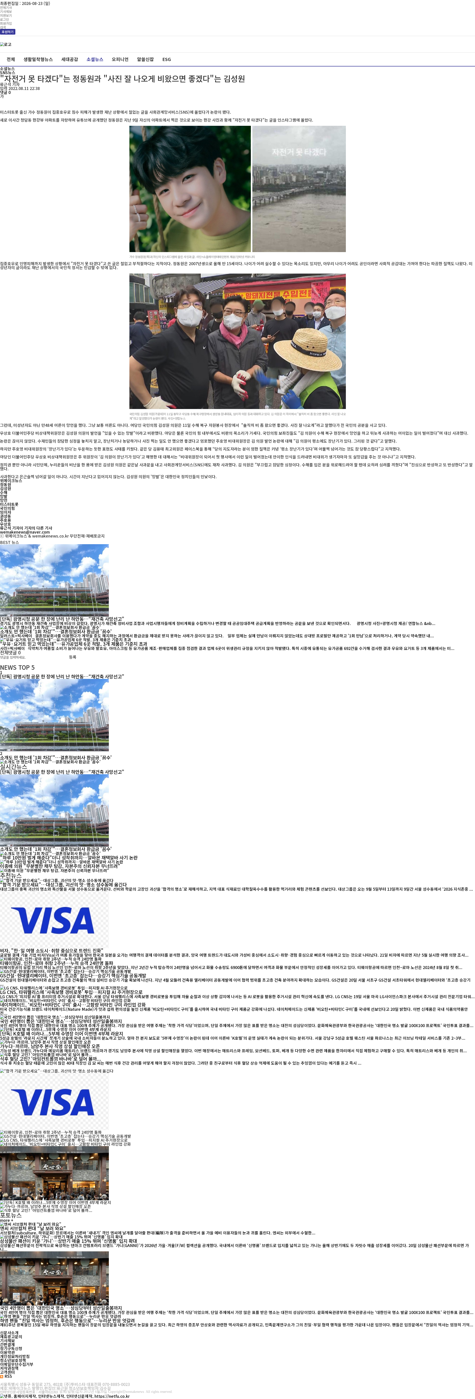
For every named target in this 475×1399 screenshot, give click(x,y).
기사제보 (6, 11)
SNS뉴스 (7, 72)
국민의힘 (7, 508)
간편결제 (7, 1344)
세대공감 (69, 59)
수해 (3, 492)
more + (6, 1220)
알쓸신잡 (145, 59)
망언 (3, 500)
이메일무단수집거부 (16, 1364)
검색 (3, 27)
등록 (72, 657)
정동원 (5, 484)
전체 (11, 59)
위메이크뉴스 (11, 480)
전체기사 (6, 7)
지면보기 (6, 15)
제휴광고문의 (11, 1336)
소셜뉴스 (95, 59)
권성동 (5, 516)
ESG (166, 59)
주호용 (5, 520)
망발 (3, 496)
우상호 (5, 524)
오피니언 (120, 59)
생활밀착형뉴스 (38, 59)
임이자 (5, 512)
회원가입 (6, 23)
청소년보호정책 (13, 1360)
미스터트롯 (9, 504)
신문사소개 (9, 1332)
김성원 (5, 488)
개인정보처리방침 (15, 1356)
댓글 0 (5, 92)
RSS (8, 1376)
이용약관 (7, 1352)
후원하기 (8, 31)
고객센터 (7, 1372)
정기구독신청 (11, 1348)
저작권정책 (9, 1368)
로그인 (4, 19)
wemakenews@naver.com (25, 532)
